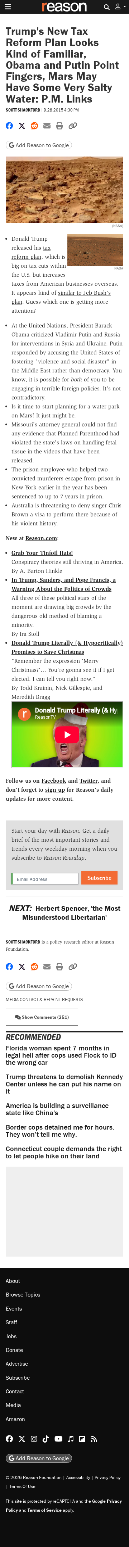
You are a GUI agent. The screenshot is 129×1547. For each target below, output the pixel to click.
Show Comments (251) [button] (45, 1017)
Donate (14, 1349)
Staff (11, 1322)
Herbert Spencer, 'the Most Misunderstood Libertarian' (64, 913)
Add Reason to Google (41, 145)
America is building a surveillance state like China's (57, 1109)
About (13, 1280)
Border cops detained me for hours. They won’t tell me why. (60, 1130)
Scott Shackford (23, 110)
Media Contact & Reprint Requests (44, 999)
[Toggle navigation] (8, 6)
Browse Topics (23, 1294)
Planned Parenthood (83, 433)
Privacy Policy (107, 1477)
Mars (26, 415)
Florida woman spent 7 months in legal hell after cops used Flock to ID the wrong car (61, 1055)
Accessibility (78, 1477)
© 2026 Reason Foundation (34, 1477)
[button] (120, 6)
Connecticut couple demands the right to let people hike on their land (64, 1152)
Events (14, 1308)
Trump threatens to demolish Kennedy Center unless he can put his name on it (64, 1083)
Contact (15, 1391)
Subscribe (99, 877)
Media (13, 1404)
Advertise (17, 1363)
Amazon (15, 1418)
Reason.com (41, 538)
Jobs (11, 1336)
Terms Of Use (22, 1486)
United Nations (47, 325)
